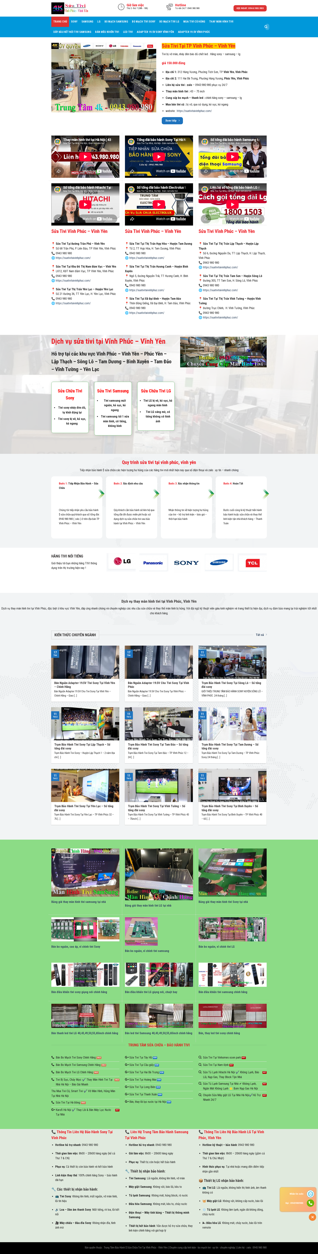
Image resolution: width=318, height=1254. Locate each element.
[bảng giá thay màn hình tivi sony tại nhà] (233, 872)
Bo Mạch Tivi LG (169, 21)
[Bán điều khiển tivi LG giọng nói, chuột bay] (159, 975)
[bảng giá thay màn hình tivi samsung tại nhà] (85, 872)
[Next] (266, 567)
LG (98, 21)
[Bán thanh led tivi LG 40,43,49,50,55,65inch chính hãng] (85, 1016)
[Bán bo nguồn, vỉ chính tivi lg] (233, 929)
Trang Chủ (60, 21)
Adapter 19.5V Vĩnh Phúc (194, 32)
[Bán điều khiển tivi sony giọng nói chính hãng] (85, 975)
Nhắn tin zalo (296, 1193)
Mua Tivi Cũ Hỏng (194, 21)
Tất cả (260, 635)
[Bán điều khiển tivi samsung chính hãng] (233, 975)
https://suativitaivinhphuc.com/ (194, 111)
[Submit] (266, 27)
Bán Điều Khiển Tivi (107, 32)
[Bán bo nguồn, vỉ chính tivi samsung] (141, 931)
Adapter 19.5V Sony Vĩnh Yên (155, 32)
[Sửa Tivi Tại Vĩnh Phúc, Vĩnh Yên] (69, 8)
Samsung (87, 21)
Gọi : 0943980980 (294, 1203)
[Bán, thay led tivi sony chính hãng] (233, 1016)
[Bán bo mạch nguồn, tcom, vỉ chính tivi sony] (85, 929)
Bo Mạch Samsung (116, 21)
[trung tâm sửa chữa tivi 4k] (103, 77)
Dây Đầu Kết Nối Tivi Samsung (72, 32)
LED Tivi (128, 32)
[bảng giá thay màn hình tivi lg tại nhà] (159, 874)
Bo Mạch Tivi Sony (143, 21)
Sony (74, 21)
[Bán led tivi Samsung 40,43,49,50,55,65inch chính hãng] (159, 1016)
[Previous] (106, 567)
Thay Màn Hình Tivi (221, 21)
